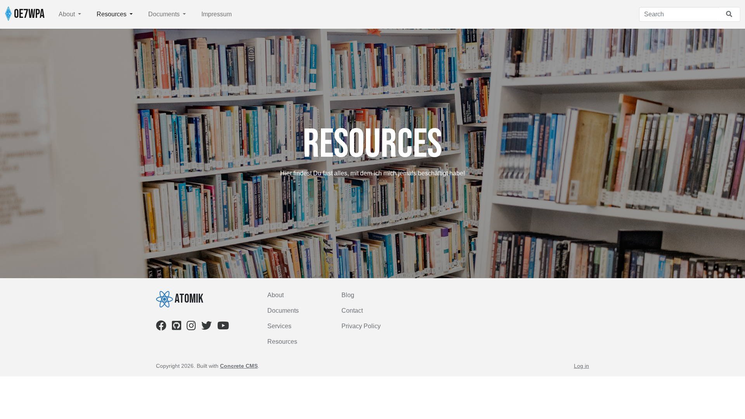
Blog (347, 295)
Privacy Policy (361, 326)
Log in (581, 366)
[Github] (176, 327)
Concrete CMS (239, 366)
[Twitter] (206, 327)
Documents (164, 14)
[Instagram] (191, 327)
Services (279, 326)
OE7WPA (28, 14)
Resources (112, 14)
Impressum (216, 14)
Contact (352, 310)
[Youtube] (223, 327)
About (67, 14)
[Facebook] (161, 327)
